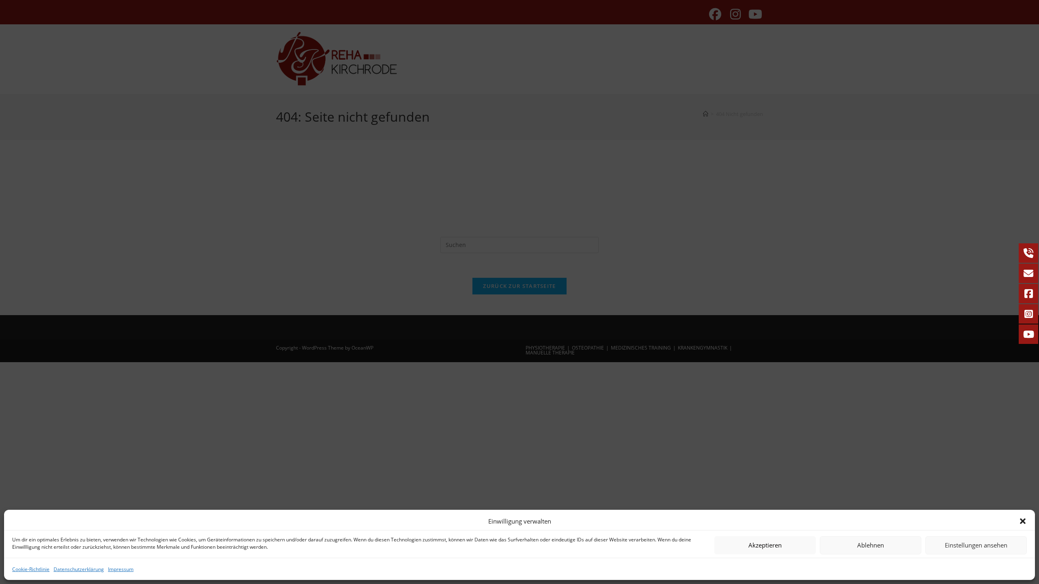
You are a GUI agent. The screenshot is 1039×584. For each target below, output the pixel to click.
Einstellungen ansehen (976, 545)
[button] (1023, 521)
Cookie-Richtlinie (31, 569)
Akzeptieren (765, 545)
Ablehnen (870, 545)
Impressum (121, 569)
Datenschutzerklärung (79, 569)
